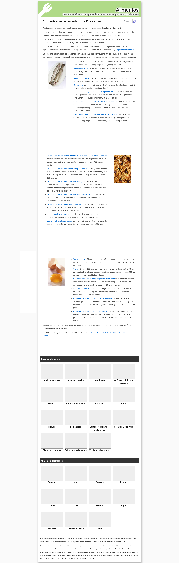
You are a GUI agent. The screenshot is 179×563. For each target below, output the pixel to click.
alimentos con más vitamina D (103, 333)
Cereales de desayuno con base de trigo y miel (66, 182)
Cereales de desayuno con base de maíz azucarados (95, 114)
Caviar (76, 269)
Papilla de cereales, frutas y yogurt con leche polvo (94, 279)
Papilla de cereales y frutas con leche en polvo (92, 298)
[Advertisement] (89, 137)
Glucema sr (78, 85)
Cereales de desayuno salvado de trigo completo (93, 92)
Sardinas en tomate (81, 289)
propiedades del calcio (125, 50)
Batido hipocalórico (81, 68)
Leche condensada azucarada (59, 221)
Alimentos (127, 10)
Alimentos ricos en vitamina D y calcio (71, 21)
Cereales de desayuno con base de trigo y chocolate (68, 194)
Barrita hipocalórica (81, 78)
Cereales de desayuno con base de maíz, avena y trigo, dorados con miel (77, 156)
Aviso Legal (92, 558)
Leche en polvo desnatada (58, 214)
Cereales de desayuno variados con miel (64, 204)
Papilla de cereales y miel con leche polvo (90, 311)
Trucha (76, 62)
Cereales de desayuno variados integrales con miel (68, 169)
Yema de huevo (79, 259)
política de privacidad (80, 558)
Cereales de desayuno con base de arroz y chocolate (95, 101)
